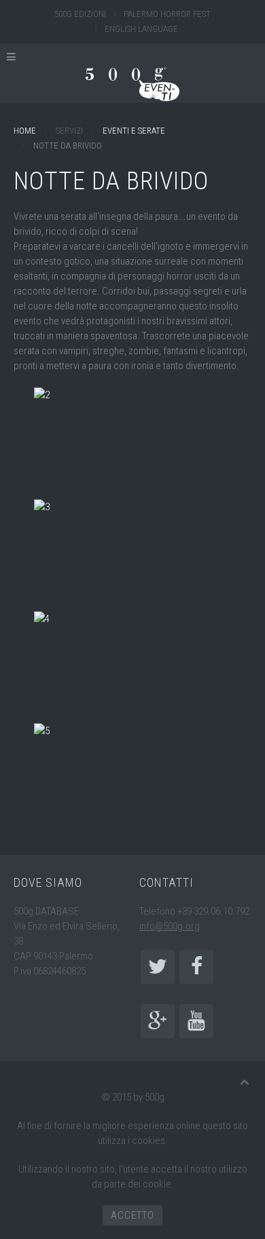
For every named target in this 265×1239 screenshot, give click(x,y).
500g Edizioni (80, 14)
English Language (141, 29)
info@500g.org (169, 926)
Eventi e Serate (134, 131)
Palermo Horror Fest (167, 14)
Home (25, 131)
